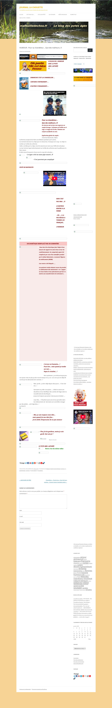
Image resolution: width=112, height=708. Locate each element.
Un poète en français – (79, 602)
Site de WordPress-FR (78, 663)
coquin (90, 563)
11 (87, 631)
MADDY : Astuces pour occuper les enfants (83, 367)
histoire (84, 572)
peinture (84, 580)
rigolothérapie (78, 584)
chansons (85, 560)
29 (79, 637)
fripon (75, 573)
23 (82, 635)
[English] (78, 61)
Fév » (89, 639)
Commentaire (23, 493)
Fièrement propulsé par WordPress (39, 689)
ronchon (28, 470)
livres (78, 577)
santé (76, 586)
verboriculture (82, 589)
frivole (79, 573)
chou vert (36, 468)
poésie (76, 582)
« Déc (75, 639)
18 (87, 633)
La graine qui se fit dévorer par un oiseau (83, 373)
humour (63, 468)
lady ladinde (87, 574)
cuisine (80, 565)
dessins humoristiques (55, 468)
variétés (85, 588)
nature (77, 580)
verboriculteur (76, 589)
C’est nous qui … (30, 14)
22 (79, 635)
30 (82, 637)
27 (74, 637)
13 (74, 633)
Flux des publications (78, 660)
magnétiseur (78, 578)
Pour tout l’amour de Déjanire (80, 380)
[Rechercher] (90, 50)
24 (84, 635)
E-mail (21, 516)
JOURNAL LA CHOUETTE (31, 7)
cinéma (80, 563)
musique (88, 578)
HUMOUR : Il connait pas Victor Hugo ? (82, 374)
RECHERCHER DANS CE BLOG (80, 47)
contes (86, 563)
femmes (88, 570)
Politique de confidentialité (25, 689)
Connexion (76, 658)
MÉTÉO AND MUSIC (63, 14)
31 (84, 637)
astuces (85, 559)
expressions (78, 571)
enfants (82, 568)
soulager (78, 587)
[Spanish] (75, 61)
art (82, 559)
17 (84, 633)
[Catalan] (74, 61)
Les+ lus (75, 576)
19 (90, 633)
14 (76, 633)
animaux (77, 559)
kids (82, 574)
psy (80, 582)
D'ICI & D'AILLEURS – (78, 606)
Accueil (21, 14)
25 (87, 635)
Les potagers (52, 14)
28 (76, 637)
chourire (76, 563)
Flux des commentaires (79, 661)
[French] (77, 61)
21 (76, 635)
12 (90, 631)
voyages (89, 589)
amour (83, 557)
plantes (89, 581)
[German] (83, 61)
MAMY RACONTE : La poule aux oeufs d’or (83, 362)
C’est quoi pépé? (41, 14)
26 (90, 635)
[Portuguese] (82, 61)
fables (83, 571)
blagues (48, 468)
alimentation (77, 557)
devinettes (76, 569)
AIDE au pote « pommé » (25, 18)
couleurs (75, 565)
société (81, 585)
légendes (85, 576)
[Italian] (80, 61)
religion (86, 582)
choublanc (40, 470)
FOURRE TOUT (73, 14)
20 (74, 635)
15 (79, 633)
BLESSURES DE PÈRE (25, 480)
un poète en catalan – (78, 598)
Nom (20, 510)
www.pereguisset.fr (78, 217)
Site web (21, 522)
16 (82, 633)
